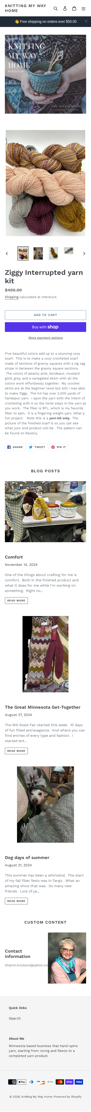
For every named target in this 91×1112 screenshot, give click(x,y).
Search (15, 1018)
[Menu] (83, 8)
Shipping (12, 297)
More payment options (45, 337)
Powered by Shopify (68, 1096)
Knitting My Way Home (25, 8)
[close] (86, 21)
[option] (23, 253)
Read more (16, 600)
